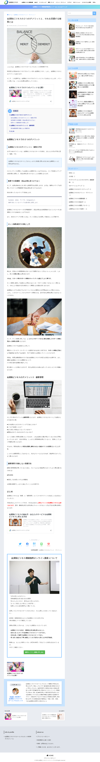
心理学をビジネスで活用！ (78, 209)
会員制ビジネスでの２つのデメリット (20, 115)
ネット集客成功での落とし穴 (19, 122)
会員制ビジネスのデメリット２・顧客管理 (21, 125)
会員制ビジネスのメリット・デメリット (50, 550)
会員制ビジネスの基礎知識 (78, 198)
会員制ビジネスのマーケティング (80, 189)
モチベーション (76, 2)
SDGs (94, 2)
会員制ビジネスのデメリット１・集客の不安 (24, 117)
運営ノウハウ (51, 2)
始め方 (36, 2)
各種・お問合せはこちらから (45, 743)
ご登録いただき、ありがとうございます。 (49, 747)
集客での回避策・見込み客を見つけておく (23, 120)
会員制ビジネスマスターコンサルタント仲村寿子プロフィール (18, 737)
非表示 (15, 111)
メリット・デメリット (61, 2)
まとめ (11, 131)
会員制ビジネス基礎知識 (27, 2)
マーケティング (42, 2)
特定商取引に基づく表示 (44, 740)
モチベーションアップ (76, 185)
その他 (72, 176)
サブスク (70, 2)
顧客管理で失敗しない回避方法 (20, 128)
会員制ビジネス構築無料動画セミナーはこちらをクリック (50, 7)
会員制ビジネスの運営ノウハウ (79, 205)
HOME (51, 755)
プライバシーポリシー (43, 736)
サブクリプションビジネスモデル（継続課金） (81, 181)
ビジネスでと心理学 (86, 2)
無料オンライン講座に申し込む (34, 652)
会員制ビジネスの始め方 (77, 202)
